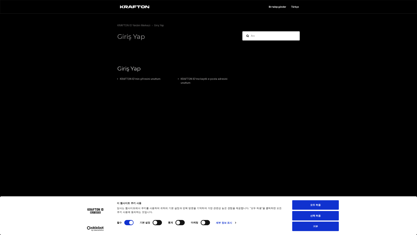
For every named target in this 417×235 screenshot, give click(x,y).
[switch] (157, 222)
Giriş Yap (159, 25)
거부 (315, 226)
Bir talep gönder (277, 7)
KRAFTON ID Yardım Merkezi (133, 25)
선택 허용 (315, 215)
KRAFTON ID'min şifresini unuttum (140, 78)
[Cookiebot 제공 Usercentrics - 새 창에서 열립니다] (95, 228)
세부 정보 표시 (224, 222)
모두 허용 (315, 205)
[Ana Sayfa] (134, 7)
